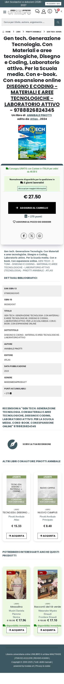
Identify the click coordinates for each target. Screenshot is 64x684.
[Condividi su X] (32, 236)
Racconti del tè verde (47, 606)
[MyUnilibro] (44, 11)
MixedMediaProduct (15, 382)
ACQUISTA (18, 535)
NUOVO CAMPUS (48, 512)
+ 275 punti (34, 216)
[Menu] (4, 12)
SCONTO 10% (54, 3)
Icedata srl (29, 666)
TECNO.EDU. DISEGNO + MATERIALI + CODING (28, 512)
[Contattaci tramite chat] (37, 11)
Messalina (16, 606)
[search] (58, 22)
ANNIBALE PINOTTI (39, 115)
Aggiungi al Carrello (34, 208)
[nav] (4, 495)
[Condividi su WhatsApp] (39, 236)
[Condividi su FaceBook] (24, 236)
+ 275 (7, 393)
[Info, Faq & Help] (50, 11)
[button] (58, 11)
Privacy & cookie (42, 666)
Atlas (7, 359)
